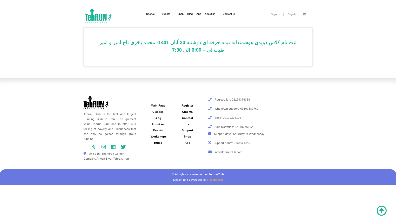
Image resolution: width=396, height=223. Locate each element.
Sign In (275, 14)
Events (166, 14)
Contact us (229, 14)
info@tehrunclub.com (228, 152)
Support (187, 130)
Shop (181, 14)
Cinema (187, 111)
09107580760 (249, 108)
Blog (190, 14)
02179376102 (244, 126)
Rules (158, 142)
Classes (158, 111)
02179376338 (241, 99)
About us (210, 14)
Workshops (159, 136)
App (198, 14)
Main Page (158, 105)
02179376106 (232, 117)
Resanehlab (215, 179)
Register (292, 14)
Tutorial (150, 14)
